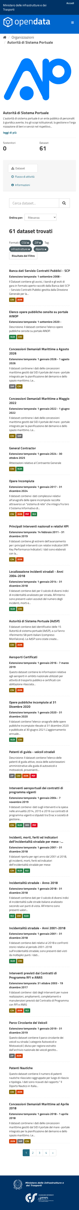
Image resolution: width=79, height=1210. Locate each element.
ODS (27, 825)
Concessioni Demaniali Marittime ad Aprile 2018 (39, 1106)
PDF (27, 514)
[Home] (4, 37)
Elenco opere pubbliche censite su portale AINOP (38, 314)
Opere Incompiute (21, 481)
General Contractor (22, 448)
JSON (19, 299)
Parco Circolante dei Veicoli (28, 1022)
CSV (12, 299)
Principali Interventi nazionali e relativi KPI (39, 526)
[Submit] (64, 203)
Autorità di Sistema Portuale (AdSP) (34, 621)
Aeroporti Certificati (23, 657)
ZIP (11, 775)
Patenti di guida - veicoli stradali (32, 751)
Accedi (70, 3)
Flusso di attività (24, 176)
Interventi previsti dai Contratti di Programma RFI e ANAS (33, 975)
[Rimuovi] (28, 242)
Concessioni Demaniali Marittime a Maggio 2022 (39, 400)
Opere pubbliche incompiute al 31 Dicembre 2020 (32, 704)
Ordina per (15, 217)
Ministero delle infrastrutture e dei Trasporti (24, 7)
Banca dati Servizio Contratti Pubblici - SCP (39, 270)
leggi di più (10, 132)
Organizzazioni (23, 37)
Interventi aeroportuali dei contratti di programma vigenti (36, 790)
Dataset (20, 168)
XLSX (12, 336)
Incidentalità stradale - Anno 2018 (33, 882)
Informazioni (22, 185)
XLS (34, 514)
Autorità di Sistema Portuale (30, 42)
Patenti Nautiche (21, 1067)
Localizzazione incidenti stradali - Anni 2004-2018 (36, 573)
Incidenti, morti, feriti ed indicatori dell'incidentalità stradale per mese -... (36, 839)
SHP (12, 386)
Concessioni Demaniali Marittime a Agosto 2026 (39, 351)
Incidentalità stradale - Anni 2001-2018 (37, 928)
